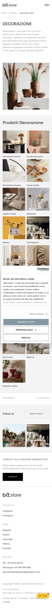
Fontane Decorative (35, 157)
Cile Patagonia (33, 242)
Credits (6, 601)
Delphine (30, 357)
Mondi (13, 13)
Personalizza (24, 330)
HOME (4, 13)
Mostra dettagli (37, 314)
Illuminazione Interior (12, 157)
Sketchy (6, 242)
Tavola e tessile (33, 185)
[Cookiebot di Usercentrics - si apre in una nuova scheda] (37, 269)
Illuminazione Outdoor (12, 185)
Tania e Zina (8, 357)
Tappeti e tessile (9, 214)
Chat (44, 595)
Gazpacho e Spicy (10, 386)
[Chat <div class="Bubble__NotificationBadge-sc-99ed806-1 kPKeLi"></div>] (40, 595)
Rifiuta (26, 338)
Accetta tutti (26, 322)
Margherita (31, 214)
